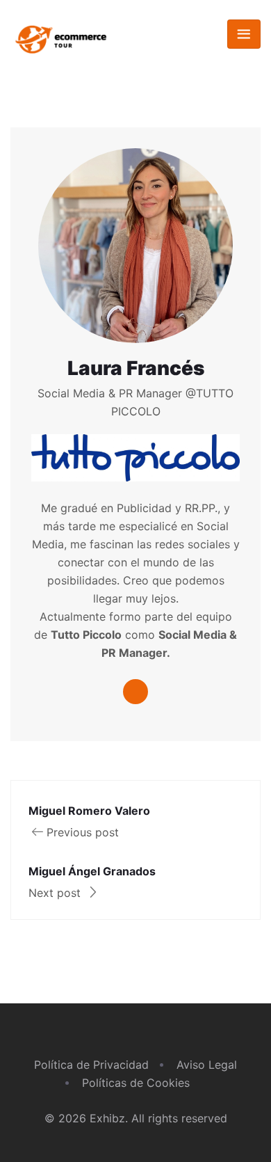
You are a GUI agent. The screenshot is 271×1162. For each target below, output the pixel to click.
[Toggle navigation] (244, 34)
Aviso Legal (206, 1065)
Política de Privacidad (91, 1065)
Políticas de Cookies (136, 1083)
